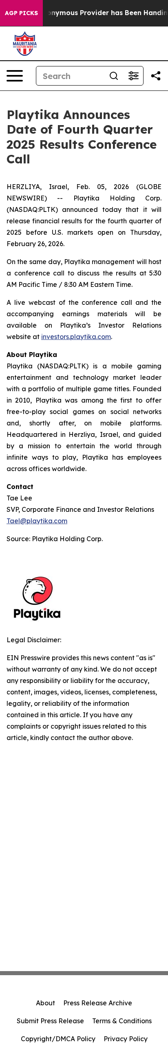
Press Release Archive (97, 1003)
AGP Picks (21, 13)
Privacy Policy (126, 1039)
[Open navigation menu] (15, 76)
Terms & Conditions (122, 1021)
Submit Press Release (50, 1021)
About (45, 1003)
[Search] (114, 75)
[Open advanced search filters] (133, 75)
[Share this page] (155, 76)
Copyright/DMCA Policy (58, 1039)
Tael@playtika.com (37, 521)
